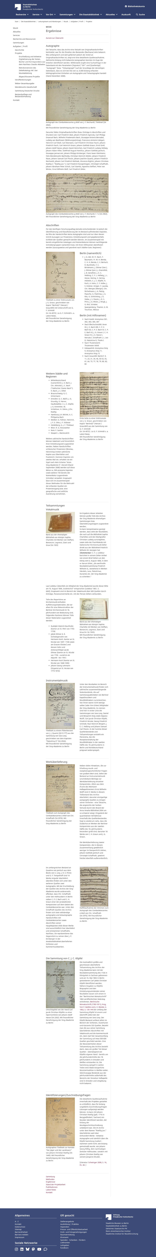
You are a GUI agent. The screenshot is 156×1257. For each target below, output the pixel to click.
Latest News (51, 1190)
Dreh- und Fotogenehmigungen (73, 1232)
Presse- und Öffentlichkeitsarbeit (74, 1229)
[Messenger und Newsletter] (45, 1250)
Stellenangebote (67, 1221)
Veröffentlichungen (23, 80)
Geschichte (19, 50)
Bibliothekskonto (136, 6)
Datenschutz (20, 1227)
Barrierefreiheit (21, 1232)
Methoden (50, 1179)
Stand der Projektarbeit (55, 1184)
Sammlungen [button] (66, 14)
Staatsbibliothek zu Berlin (116, 1226)
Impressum (19, 1237)
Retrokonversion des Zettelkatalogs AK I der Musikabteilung (28, 70)
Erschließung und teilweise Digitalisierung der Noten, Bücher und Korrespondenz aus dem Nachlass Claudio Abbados (32, 60)
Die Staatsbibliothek (28, 21)
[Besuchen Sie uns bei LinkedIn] (21, 1250)
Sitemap (18, 1229)
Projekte (89, 21)
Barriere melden (21, 1234)
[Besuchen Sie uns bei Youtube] (39, 1250)
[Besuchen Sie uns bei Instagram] (16, 1250)
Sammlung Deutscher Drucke (27, 91)
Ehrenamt (64, 1237)
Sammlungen (18, 42)
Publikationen (52, 1187)
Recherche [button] (21, 14)
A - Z (17, 1221)
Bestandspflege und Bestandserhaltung (23, 95)
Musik (66, 21)
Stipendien (64, 1227)
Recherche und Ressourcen (24, 39)
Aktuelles (17, 31)
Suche (142, 14)
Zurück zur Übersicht (54, 38)
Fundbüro (64, 1248)
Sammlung (50, 1176)
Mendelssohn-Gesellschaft (26, 87)
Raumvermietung (67, 1234)
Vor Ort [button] (49, 14)
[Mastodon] (33, 1250)
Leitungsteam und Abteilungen (49, 21)
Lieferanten (65, 1242)
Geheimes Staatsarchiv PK (116, 1228)
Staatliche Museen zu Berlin (117, 1223)
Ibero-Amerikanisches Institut (118, 1231)
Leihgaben (64, 1245)
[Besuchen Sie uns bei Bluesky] (27, 1250)
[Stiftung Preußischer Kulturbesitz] (119, 1217)
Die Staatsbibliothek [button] (89, 14)
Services (16, 35)
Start (16, 21)
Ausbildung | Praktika (69, 1224)
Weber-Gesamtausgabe (24, 83)
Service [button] (36, 14)
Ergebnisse (50, 1182)
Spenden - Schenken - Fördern (72, 1240)
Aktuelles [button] (110, 14)
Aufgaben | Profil (77, 21)
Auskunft (126, 14)
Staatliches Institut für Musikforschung (122, 1234)
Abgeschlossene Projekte (29, 76)
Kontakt (16, 100)
